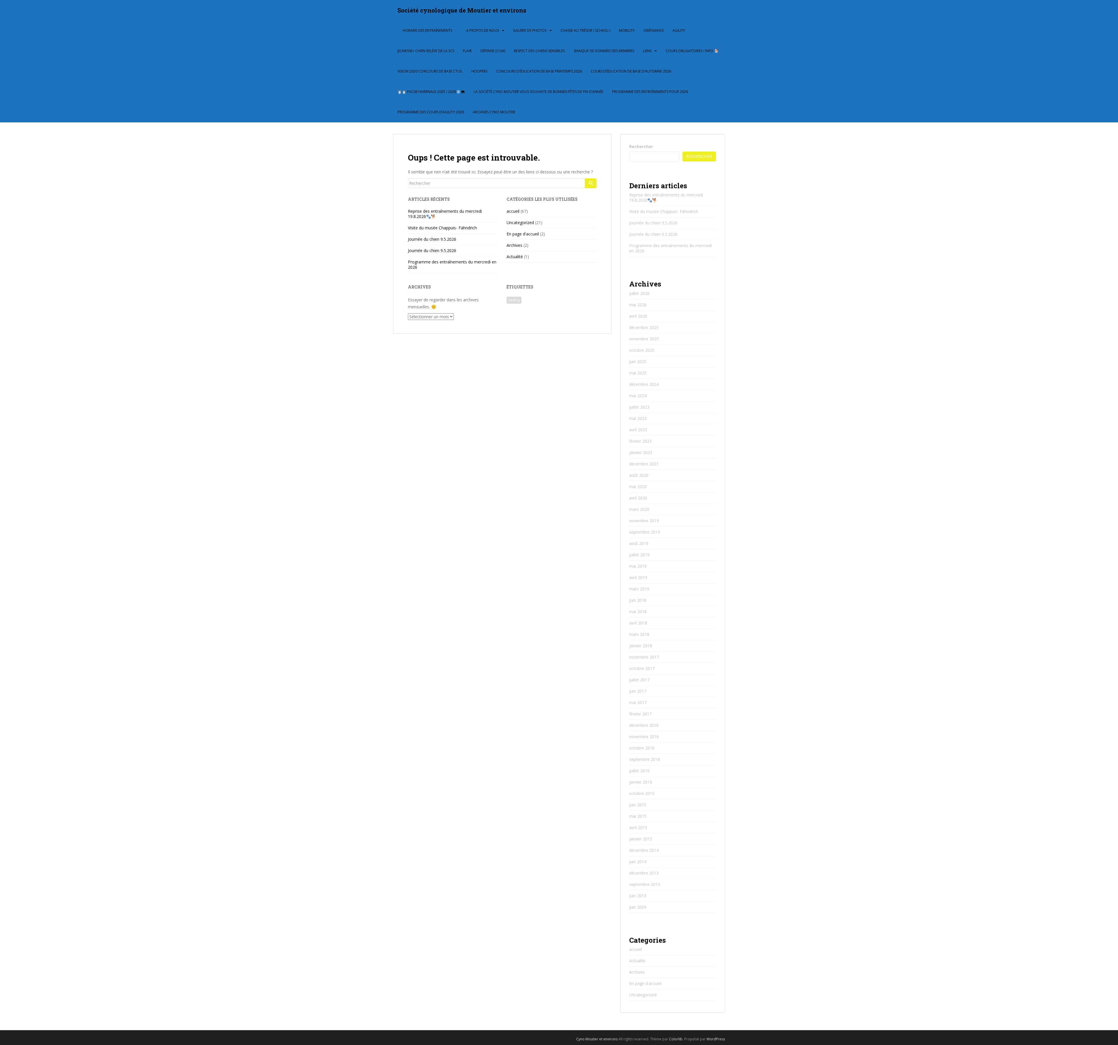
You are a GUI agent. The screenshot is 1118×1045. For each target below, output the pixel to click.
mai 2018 (638, 611)
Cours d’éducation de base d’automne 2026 (631, 71)
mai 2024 (638, 395)
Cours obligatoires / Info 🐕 (692, 50)
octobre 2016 (641, 748)
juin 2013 (637, 895)
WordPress (716, 1039)
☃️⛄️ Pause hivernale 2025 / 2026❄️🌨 (431, 91)
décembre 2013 (644, 873)
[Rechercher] (591, 183)
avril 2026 (638, 316)
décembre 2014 (644, 850)
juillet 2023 (639, 407)
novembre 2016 (644, 736)
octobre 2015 (641, 793)
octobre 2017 (641, 668)
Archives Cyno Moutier (494, 112)
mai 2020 (638, 486)
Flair (467, 50)
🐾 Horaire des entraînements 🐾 (427, 30)
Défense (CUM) (492, 50)
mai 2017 (638, 702)
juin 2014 (637, 861)
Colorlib (675, 1039)
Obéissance (653, 30)
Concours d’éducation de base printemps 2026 (539, 71)
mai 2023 (638, 418)
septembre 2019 (644, 532)
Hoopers (479, 71)
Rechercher (641, 146)
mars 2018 (639, 634)
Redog (514, 300)
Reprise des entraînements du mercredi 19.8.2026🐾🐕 (445, 213)
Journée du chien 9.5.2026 (432, 239)
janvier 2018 (640, 645)
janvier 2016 (640, 782)
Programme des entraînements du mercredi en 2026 (452, 264)
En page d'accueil (523, 234)
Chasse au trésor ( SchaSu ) (585, 30)
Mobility (627, 30)
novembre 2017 (644, 657)
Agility (679, 30)
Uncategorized (520, 222)
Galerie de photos (529, 30)
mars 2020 (639, 509)
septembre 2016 (644, 759)
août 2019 (638, 543)
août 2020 (638, 475)
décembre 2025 (644, 327)
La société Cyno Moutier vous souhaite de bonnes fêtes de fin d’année (538, 91)
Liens (647, 50)
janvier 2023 (640, 452)
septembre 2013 (644, 884)
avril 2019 (638, 577)
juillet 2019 (639, 554)
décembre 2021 (644, 464)
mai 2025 (638, 373)
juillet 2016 (639, 770)
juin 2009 (637, 907)
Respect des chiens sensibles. (539, 50)
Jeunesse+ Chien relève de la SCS (425, 50)
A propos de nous (482, 30)
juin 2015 (637, 805)
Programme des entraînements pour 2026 (650, 91)
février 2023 (640, 441)
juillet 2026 (639, 293)
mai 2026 (638, 304)
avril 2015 (638, 827)
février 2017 (640, 714)
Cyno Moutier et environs (597, 1039)
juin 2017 (637, 691)
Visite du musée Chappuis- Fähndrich (442, 228)
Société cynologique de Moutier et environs (461, 10)
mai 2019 (638, 566)
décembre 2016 (644, 725)
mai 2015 (638, 816)
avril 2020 (638, 498)
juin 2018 (637, 600)
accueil (513, 211)
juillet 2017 (639, 679)
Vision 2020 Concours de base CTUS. (430, 71)
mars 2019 (639, 589)
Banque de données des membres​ (604, 50)
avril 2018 (638, 623)
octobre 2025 (641, 350)
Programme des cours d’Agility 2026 (430, 112)
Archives (514, 245)
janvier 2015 (640, 839)
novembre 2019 (644, 520)
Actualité (515, 256)
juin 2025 (637, 361)
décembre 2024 (644, 384)
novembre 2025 (644, 339)
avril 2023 (638, 429)
